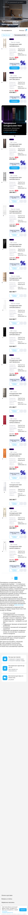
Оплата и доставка (7, 895)
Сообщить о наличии (14, 201)
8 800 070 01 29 (18, 605)
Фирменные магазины (8, 902)
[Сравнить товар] (21, 67)
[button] (1, 121)
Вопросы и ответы (7, 899)
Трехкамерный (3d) (19, 35)
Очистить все (6, 35)
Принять (23, 909)
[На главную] (4, 2)
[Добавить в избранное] (24, 67)
